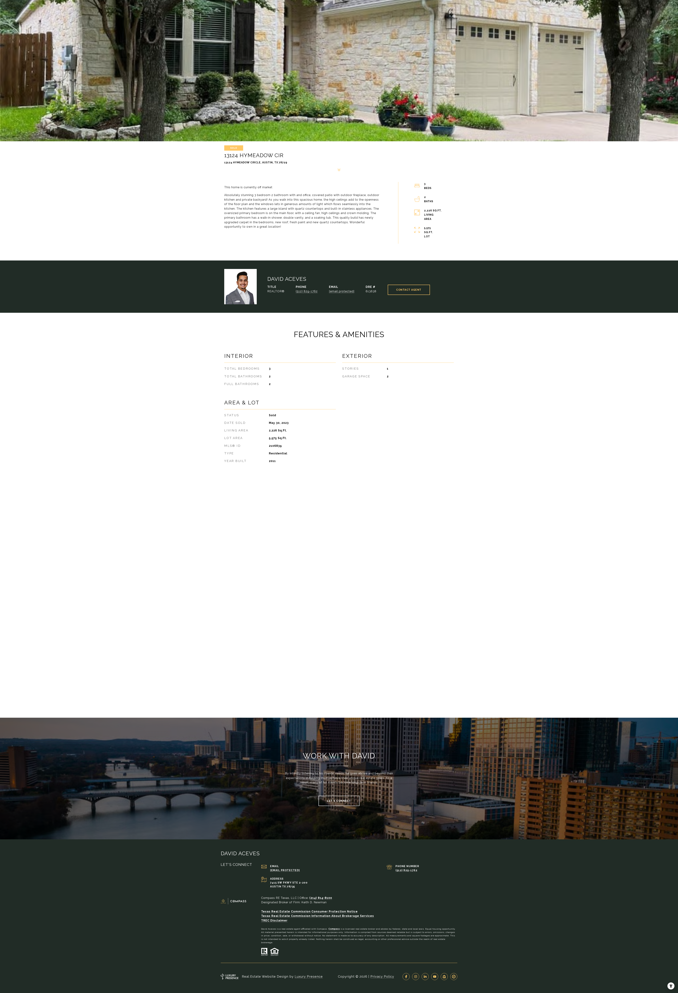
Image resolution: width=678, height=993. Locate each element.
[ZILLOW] (444, 976)
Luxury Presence (309, 976)
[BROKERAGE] (453, 976)
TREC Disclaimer (274, 920)
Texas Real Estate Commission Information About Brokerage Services (317, 916)
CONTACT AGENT (408, 289)
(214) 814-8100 (320, 898)
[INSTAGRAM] (415, 976)
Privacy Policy (382, 976)
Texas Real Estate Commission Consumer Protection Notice (309, 911)
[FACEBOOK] (406, 976)
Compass (334, 929)
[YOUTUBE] (434, 976)
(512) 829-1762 (307, 291)
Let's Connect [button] (339, 800)
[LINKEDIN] (425, 976)
